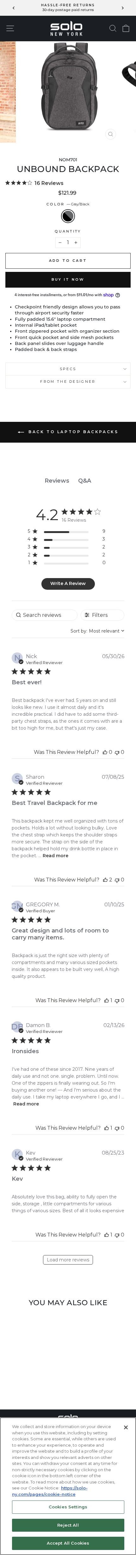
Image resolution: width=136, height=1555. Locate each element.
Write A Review (68, 583)
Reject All (67, 1525)
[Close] (126, 1427)
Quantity (68, 231)
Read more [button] (55, 855)
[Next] (122, 8)
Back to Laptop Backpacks (73, 431)
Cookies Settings (68, 1506)
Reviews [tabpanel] (57, 480)
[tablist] (68, 481)
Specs (68, 369)
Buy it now (68, 279)
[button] (105, 752)
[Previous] (14, 8)
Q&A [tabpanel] (84, 480)
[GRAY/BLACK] (29, 1388)
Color (68, 204)
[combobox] (97, 631)
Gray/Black (68, 216)
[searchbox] (44, 615)
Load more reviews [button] (68, 1260)
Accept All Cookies (68, 1543)
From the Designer (68, 381)
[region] (67, 533)
